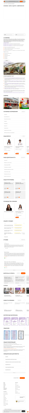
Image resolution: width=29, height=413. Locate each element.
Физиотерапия (5, 123)
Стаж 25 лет (5, 149)
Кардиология (5, 125)
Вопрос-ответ (16, 388)
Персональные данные (17, 386)
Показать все (23, 111)
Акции (7, 60)
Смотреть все (18, 273)
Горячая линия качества (17, 387)
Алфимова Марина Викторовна (19, 146)
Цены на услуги (23, 157)
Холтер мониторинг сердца (7, 171)
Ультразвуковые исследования (7, 167)
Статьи (15, 390)
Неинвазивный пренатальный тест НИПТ (8, 169)
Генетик (27, 148)
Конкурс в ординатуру (6, 404)
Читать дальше (5, 256)
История (4, 395)
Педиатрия (5, 121)
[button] (24, 95)
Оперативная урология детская (7, 130)
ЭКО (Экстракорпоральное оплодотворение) (9, 132)
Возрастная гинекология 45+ (7, 176)
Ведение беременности (6, 116)
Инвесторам (5, 399)
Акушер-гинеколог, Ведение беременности (18, 148)
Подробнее (6, 153)
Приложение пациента (17, 389)
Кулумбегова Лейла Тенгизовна (8, 146)
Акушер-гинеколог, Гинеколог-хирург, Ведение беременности (8, 148)
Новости (4, 396)
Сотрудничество (5, 398)
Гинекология (5, 114)
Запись (21, 1)
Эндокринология (6, 128)
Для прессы (5, 405)
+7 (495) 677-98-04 (16, 1)
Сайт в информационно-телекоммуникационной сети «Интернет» (10, 348)
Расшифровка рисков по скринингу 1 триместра (19, 277)
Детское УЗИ (5, 160)
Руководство (5, 397)
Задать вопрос (23, 273)
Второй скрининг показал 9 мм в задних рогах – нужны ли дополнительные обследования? (8, 278)
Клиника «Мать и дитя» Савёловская (7, 150)
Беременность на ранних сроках (7, 162)
